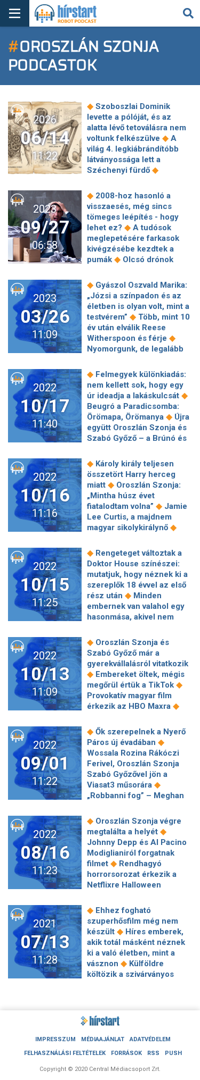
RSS (153, 1053)
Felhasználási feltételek (65, 1053)
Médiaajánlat (102, 1039)
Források (126, 1053)
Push (173, 1053)
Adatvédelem (150, 1039)
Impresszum (55, 1039)
